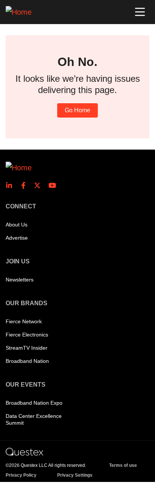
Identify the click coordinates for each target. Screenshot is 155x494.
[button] (140, 12)
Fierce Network (24, 321)
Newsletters (19, 280)
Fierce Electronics (27, 335)
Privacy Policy (21, 475)
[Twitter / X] (39, 185)
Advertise (17, 238)
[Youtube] (53, 185)
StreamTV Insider (26, 348)
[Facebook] (25, 185)
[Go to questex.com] (24, 451)
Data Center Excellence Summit (34, 419)
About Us (16, 225)
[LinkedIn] (11, 185)
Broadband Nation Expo (34, 403)
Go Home (77, 110)
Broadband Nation (27, 361)
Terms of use (123, 465)
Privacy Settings (75, 475)
